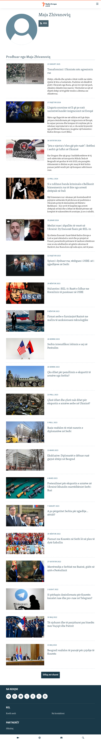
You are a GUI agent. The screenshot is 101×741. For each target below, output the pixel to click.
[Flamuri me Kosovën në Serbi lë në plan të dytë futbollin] (25, 543)
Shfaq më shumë (50, 675)
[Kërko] (83, 737)
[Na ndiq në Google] (45, 696)
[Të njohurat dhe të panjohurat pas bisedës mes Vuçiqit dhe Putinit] (25, 627)
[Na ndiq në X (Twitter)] (26, 696)
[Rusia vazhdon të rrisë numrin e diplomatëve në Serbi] (25, 432)
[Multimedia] (18, 737)
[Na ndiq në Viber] (38, 696)
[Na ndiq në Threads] (32, 696)
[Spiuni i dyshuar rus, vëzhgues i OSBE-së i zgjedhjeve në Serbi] (25, 265)
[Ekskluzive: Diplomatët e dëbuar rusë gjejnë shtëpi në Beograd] (25, 460)
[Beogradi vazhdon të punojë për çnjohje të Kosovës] (25, 654)
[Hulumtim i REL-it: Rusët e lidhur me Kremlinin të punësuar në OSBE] (25, 293)
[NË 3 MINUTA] (61, 737)
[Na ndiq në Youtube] (20, 696)
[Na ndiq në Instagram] (14, 696)
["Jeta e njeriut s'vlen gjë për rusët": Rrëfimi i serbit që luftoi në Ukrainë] (25, 150)
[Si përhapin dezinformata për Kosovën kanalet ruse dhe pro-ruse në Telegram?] (25, 599)
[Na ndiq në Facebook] (8, 696)
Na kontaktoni (58, 714)
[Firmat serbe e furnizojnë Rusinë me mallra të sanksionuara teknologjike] (25, 321)
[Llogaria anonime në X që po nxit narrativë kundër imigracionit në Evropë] (25, 112)
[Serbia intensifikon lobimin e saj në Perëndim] (25, 348)
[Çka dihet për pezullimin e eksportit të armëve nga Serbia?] (25, 376)
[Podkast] (40, 737)
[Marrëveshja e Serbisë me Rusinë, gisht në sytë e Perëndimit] (25, 571)
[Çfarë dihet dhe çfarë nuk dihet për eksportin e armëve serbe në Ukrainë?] (25, 404)
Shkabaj (9, 729)
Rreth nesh (11, 714)
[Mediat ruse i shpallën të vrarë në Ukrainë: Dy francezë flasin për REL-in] (25, 230)
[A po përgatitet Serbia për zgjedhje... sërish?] (25, 515)
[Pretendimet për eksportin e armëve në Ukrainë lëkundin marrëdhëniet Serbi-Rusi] (25, 488)
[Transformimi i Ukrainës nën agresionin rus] (25, 73)
